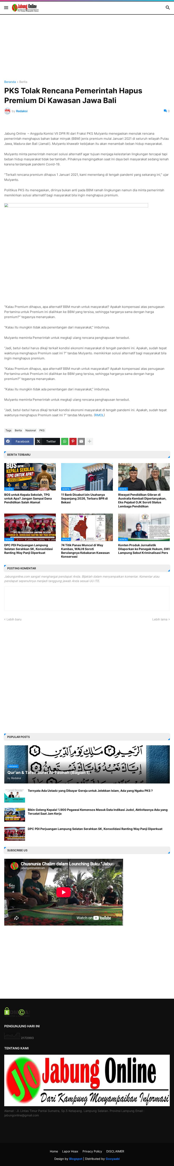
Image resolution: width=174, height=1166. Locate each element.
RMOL (99, 415)
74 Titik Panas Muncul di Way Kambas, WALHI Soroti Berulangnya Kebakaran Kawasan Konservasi (85, 551)
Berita (23, 82)
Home (54, 1151)
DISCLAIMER (115, 1151)
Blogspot (75, 1158)
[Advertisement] (87, 50)
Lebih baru (14, 619)
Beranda (10, 82)
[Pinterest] (73, 441)
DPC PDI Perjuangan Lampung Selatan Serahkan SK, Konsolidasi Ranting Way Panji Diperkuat (28, 548)
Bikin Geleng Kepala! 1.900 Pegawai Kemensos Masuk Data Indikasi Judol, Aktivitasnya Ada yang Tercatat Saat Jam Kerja (98, 811)
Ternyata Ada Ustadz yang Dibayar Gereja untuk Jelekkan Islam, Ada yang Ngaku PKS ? (90, 790)
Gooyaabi (113, 1158)
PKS (42, 430)
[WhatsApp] (64, 441)
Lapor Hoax (70, 1151)
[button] (6, 7)
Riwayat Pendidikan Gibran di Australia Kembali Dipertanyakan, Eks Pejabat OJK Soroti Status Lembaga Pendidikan (142, 500)
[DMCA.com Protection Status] (17, 1015)
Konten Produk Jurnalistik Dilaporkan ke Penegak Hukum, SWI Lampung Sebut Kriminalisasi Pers (144, 548)
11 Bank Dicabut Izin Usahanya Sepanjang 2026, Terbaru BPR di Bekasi (84, 498)
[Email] (81, 441)
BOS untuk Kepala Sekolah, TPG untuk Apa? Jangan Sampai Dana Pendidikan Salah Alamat (28, 498)
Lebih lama (159, 619)
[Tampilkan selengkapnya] (89, 441)
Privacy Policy (92, 1151)
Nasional (30, 430)
